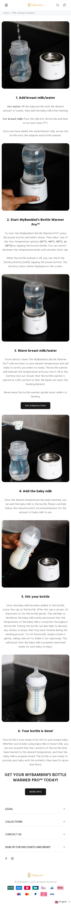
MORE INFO (35, 792)
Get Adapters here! (35, 406)
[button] (63, 902)
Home (6, 13)
